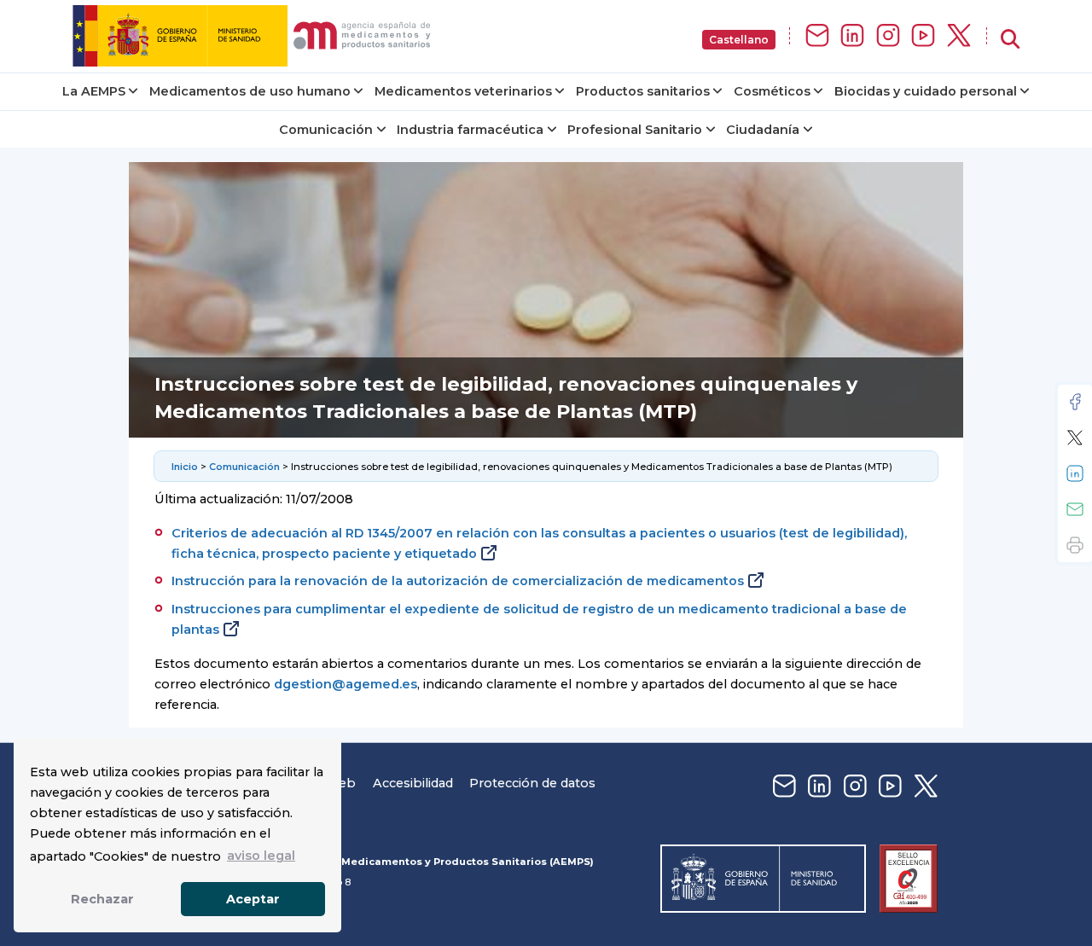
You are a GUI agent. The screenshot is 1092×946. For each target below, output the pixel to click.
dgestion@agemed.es (345, 684)
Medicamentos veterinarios (463, 91)
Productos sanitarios (643, 91)
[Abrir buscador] (1010, 39)
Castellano (739, 39)
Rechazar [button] (102, 899)
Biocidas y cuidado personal (925, 91)
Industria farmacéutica (470, 129)
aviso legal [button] (261, 855)
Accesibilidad (413, 783)
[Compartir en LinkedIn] (1075, 473)
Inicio (184, 467)
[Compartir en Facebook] (1075, 402)
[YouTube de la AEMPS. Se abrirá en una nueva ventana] (923, 36)
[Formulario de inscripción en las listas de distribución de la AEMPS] (817, 36)
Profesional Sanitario (634, 129)
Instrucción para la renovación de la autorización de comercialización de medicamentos (457, 581)
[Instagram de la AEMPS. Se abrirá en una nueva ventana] (888, 36)
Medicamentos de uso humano (250, 91)
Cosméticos (772, 91)
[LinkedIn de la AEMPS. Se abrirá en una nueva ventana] (852, 36)
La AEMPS (93, 91)
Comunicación (326, 129)
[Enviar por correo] (1075, 509)
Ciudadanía (762, 129)
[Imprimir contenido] (1075, 545)
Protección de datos (532, 783)
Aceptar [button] (253, 899)
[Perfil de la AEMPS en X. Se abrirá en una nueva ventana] (959, 36)
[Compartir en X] (1075, 438)
